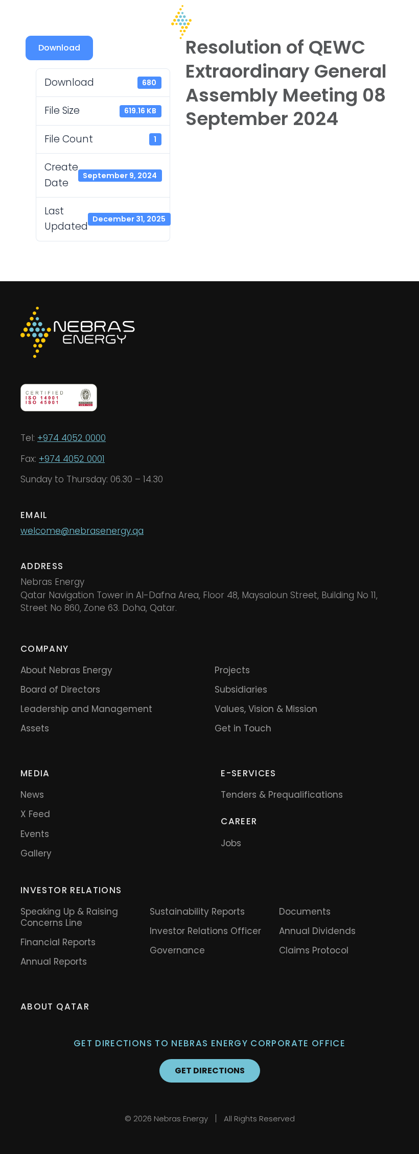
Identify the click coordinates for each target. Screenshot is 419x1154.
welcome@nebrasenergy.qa (82, 531)
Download (59, 48)
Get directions (210, 1070)
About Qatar (54, 1006)
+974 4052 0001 (72, 459)
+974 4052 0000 (71, 438)
